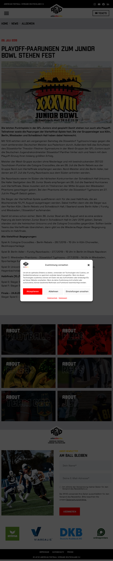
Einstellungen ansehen (77, 291)
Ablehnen (53, 291)
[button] (88, 265)
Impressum (63, 298)
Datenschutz (52, 298)
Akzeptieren (33, 291)
